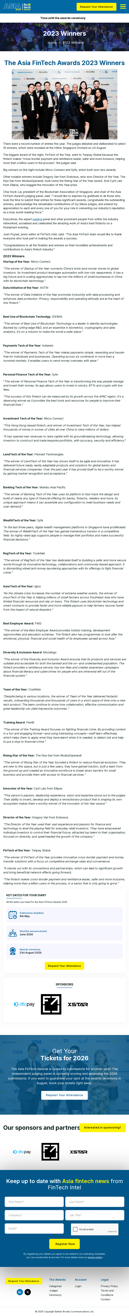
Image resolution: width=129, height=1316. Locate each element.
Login (78, 1286)
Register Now (65, 1244)
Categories (55, 1286)
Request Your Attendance (96, 6)
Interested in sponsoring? (102, 1127)
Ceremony (55, 1295)
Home (52, 42)
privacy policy (95, 1257)
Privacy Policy (109, 1286)
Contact (105, 1299)
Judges (53, 1290)
